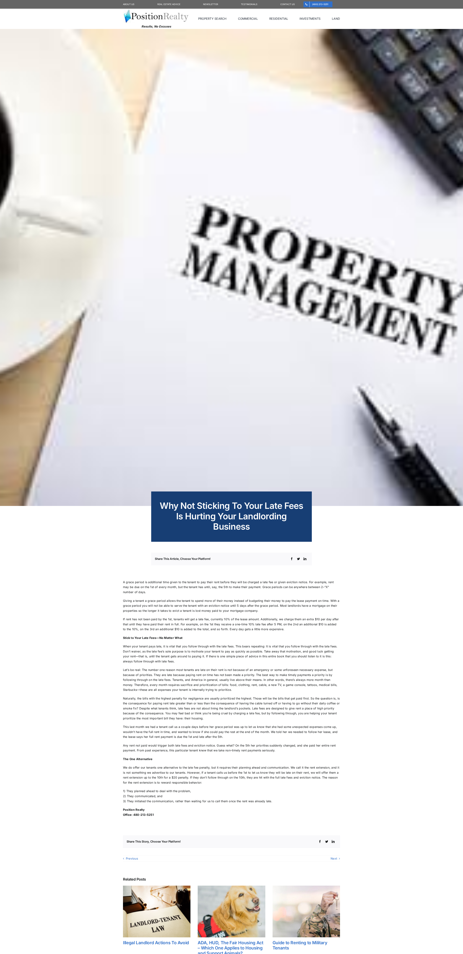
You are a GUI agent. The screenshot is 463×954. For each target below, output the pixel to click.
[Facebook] (291, 558)
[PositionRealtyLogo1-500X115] (156, 10)
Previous (132, 858)
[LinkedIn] (305, 558)
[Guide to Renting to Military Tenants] (306, 887)
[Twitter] (298, 558)
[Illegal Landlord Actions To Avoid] (156, 887)
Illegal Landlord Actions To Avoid (156, 942)
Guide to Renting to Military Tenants (300, 945)
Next (334, 858)
